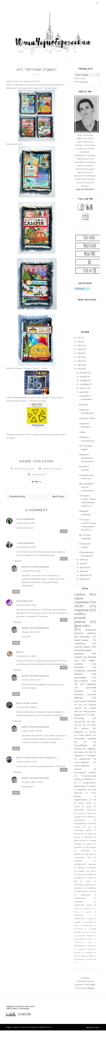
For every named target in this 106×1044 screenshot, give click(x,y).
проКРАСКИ (85, 759)
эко (80, 704)
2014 (79, 368)
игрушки (78, 888)
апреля (83, 567)
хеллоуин (85, 850)
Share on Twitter (52, 469)
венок (88, 881)
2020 (79, 345)
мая (82, 563)
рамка (89, 844)
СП (76, 684)
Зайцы (82, 432)
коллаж (78, 749)
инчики (81, 867)
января (83, 579)
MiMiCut (89, 779)
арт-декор (79, 833)
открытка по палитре (85, 755)
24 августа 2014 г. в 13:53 (32, 782)
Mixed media (85, 803)
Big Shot (89, 854)
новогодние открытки (85, 701)
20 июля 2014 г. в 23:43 (26, 605)
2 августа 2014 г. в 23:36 (32, 731)
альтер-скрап (82, 646)
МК (91, 752)
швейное (78, 854)
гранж (77, 806)
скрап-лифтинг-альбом (83, 939)
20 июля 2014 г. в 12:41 (25, 547)
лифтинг (91, 749)
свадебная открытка (85, 936)
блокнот (79, 667)
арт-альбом (81, 680)
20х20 (76, 908)
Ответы (17, 561)
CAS (94, 800)
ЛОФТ (90, 817)
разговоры (80, 677)
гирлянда (78, 884)
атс (40, 481)
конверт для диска (87, 871)
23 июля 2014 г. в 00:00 (26, 707)
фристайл (82, 626)
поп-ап (86, 932)
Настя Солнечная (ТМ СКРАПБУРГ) (36, 757)
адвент (88, 912)
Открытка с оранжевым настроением (86, 458)
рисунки (78, 847)
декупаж (89, 884)
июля (82, 392)
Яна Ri (20, 652)
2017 (79, 357)
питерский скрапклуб (85, 810)
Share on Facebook (24, 469)
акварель (78, 861)
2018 (79, 353)
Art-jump (86, 908)
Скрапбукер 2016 (82, 857)
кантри (92, 786)
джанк (90, 833)
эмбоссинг (92, 959)
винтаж (91, 684)
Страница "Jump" (87, 418)
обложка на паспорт (86, 891)
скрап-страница (81, 600)
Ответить (64, 531)
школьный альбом (83, 830)
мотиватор (78, 929)
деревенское (79, 820)
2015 (79, 365)
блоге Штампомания (17, 397)
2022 (79, 337)
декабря (84, 372)
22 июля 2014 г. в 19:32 (31, 680)
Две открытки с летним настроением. (87, 487)
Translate (83, 82)
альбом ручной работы (79, 618)
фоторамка (91, 847)
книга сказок (80, 840)
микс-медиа (81, 640)
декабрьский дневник (85, 864)
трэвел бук (91, 946)
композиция (88, 922)
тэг (89, 827)
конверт (92, 867)
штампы (85, 636)
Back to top (92, 1027)
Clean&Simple (80, 745)
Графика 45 (79, 817)
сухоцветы (79, 878)
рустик (80, 813)
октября (84, 380)
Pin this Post (39, 474)
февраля (84, 575)
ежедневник (79, 823)
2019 (79, 349)
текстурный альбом (85, 772)
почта (93, 932)
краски (85, 728)
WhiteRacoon (24, 601)
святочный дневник (85, 738)
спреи (90, 813)
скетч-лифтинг (81, 762)
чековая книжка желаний (84, 956)
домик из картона (83, 837)
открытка (79, 643)
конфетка (92, 888)
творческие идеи (82, 905)
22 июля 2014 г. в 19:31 (31, 571)
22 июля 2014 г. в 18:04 (26, 656)
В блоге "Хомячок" (15, 368)
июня (82, 559)
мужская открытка (85, 874)
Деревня (83, 404)
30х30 (78, 606)
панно (81, 752)
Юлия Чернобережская (35, 567)
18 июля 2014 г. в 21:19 (25, 523)
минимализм (88, 925)
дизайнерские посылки (83, 918)
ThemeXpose (32, 1027)
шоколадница (79, 959)
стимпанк (78, 901)
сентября (84, 384)
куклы (76, 925)
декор (89, 806)
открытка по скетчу (85, 732)
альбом (79, 594)
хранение (89, 952)
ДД (75, 881)
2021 (79, 341)
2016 (79, 361)
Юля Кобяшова (25, 519)
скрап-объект (85, 735)
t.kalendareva (25, 543)
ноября (83, 376)
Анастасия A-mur (26, 703)
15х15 (90, 878)
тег (85, 742)
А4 (75, 782)
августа (83, 388)
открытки (81, 610)
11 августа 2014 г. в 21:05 (26, 761)
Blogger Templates (12, 1027)
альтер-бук (79, 721)
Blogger (91, 988)
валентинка (78, 915)
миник (78, 656)
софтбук (77, 942)
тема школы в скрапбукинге (85, 796)
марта (83, 571)
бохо (93, 725)
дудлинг (77, 922)
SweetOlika (90, 984)
